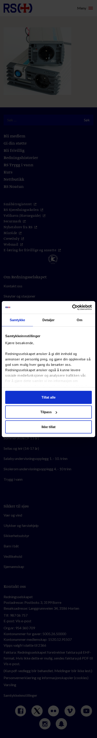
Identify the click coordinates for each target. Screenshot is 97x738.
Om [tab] (79, 320)
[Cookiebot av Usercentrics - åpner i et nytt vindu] (72, 307)
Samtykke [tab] (17, 320)
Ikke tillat (48, 427)
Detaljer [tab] (48, 320)
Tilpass (46, 412)
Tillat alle (48, 397)
